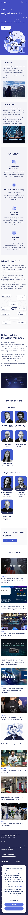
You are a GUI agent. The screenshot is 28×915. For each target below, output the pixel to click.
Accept (14, 904)
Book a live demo (8, 854)
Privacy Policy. (19, 886)
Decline (14, 908)
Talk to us (6, 28)
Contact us (9, 540)
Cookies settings (14, 900)
